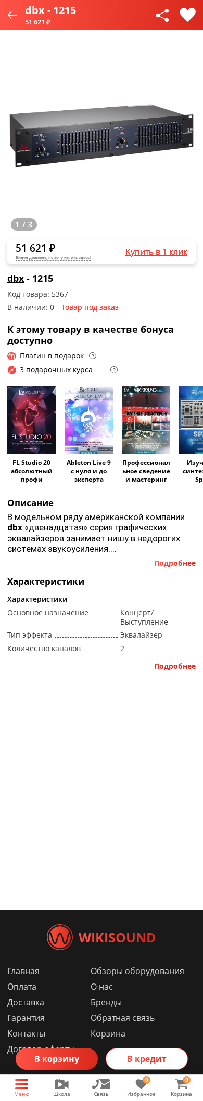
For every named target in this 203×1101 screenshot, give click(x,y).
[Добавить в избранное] (188, 15)
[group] (101, 135)
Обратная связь (123, 1018)
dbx (15, 278)
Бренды (106, 1002)
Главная (23, 971)
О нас (102, 986)
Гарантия (26, 1018)
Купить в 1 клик (156, 251)
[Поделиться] (162, 14)
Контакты (26, 1033)
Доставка (25, 1002)
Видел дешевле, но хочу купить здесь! (53, 257)
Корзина (108, 1033)
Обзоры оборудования (137, 971)
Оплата (21, 986)
